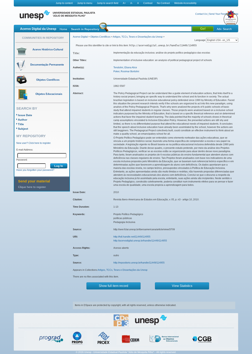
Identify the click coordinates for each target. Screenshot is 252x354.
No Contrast (163, 3)
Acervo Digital (80, 36)
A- (131, 3)
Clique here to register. (32, 187)
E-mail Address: (24, 149)
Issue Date (25, 115)
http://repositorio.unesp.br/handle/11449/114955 (139, 262)
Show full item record (113, 285)
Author (22, 119)
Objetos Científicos (100, 36)
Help (235, 14)
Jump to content (64, 3)
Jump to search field (107, 3)
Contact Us (201, 14)
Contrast (147, 3)
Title (21, 124)
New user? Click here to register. (33, 143)
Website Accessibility (185, 3)
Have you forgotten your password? (35, 170)
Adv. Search (224, 29)
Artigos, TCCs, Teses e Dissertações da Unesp (138, 36)
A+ (124, 3)
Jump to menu (84, 3)
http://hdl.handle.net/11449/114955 (131, 236)
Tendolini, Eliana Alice (125, 67)
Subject (23, 128)
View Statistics (182, 285)
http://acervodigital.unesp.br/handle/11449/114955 (140, 240)
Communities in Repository (43, 37)
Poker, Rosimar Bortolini (126, 71)
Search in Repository (85, 29)
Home (63, 29)
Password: (22, 159)
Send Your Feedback (220, 14)
